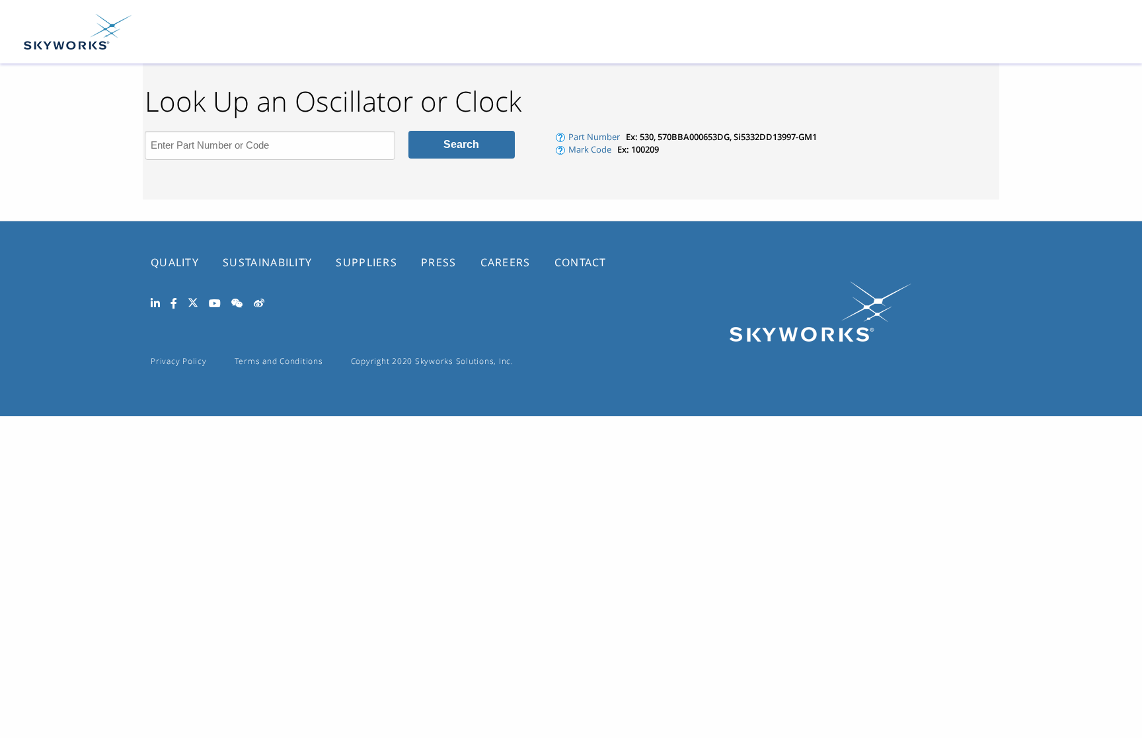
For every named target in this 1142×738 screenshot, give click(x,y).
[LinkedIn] (155, 304)
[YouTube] (215, 304)
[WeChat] (237, 304)
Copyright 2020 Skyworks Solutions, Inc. (432, 361)
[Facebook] (174, 304)
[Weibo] (259, 304)
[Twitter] (193, 304)
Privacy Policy (179, 361)
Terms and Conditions (279, 361)
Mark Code (589, 149)
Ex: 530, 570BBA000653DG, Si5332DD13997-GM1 (721, 137)
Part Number (594, 137)
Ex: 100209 (638, 149)
